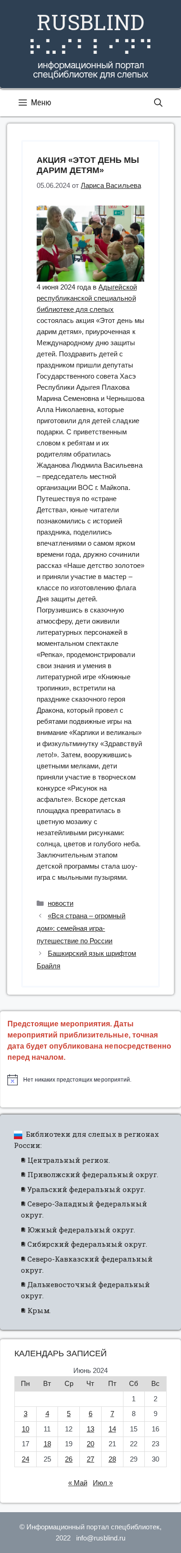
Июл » (103, 1483)
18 (47, 1444)
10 (25, 1429)
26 (68, 1459)
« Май (77, 1483)
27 (90, 1459)
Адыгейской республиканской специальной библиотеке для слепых (87, 298)
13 (90, 1429)
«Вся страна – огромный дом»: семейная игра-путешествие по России (81, 928)
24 (25, 1459)
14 (112, 1429)
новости (60, 903)
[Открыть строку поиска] (158, 102)
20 (90, 1444)
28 (112, 1459)
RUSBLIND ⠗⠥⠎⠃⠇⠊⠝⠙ (90, 34)
